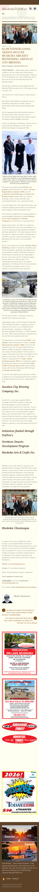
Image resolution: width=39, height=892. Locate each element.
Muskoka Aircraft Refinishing (13, 194)
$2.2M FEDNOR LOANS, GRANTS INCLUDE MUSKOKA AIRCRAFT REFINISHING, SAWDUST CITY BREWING (17, 55)
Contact (15, 879)
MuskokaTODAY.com (21, 66)
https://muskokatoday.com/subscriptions (24, 587)
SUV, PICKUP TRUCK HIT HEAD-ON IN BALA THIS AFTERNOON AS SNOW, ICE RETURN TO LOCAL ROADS (20, 620)
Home (8, 879)
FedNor (18, 119)
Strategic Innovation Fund (12, 370)
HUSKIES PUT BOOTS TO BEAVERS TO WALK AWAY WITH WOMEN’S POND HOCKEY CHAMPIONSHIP (18, 612)
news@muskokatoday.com (16, 564)
